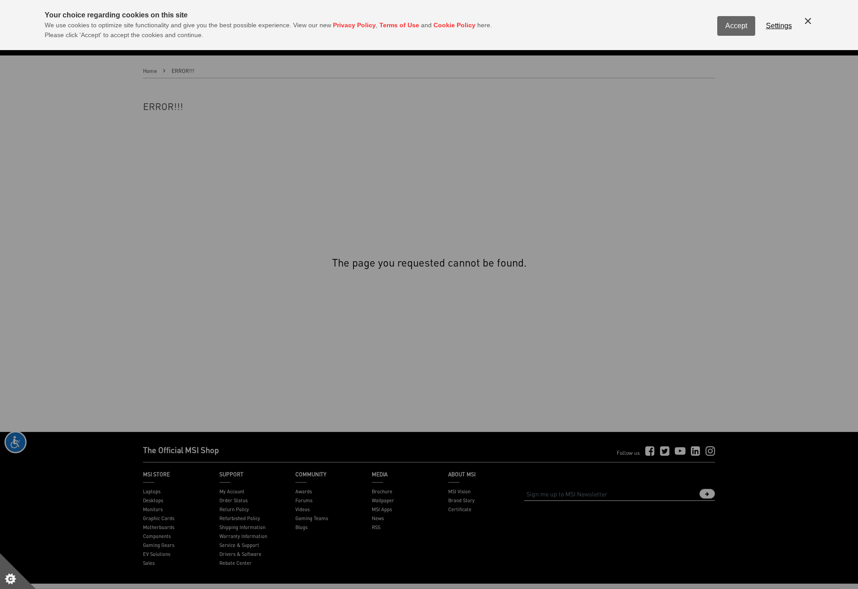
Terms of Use (399, 25)
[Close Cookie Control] (808, 21)
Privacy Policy (354, 25)
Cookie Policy (454, 25)
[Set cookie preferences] (18, 571)
